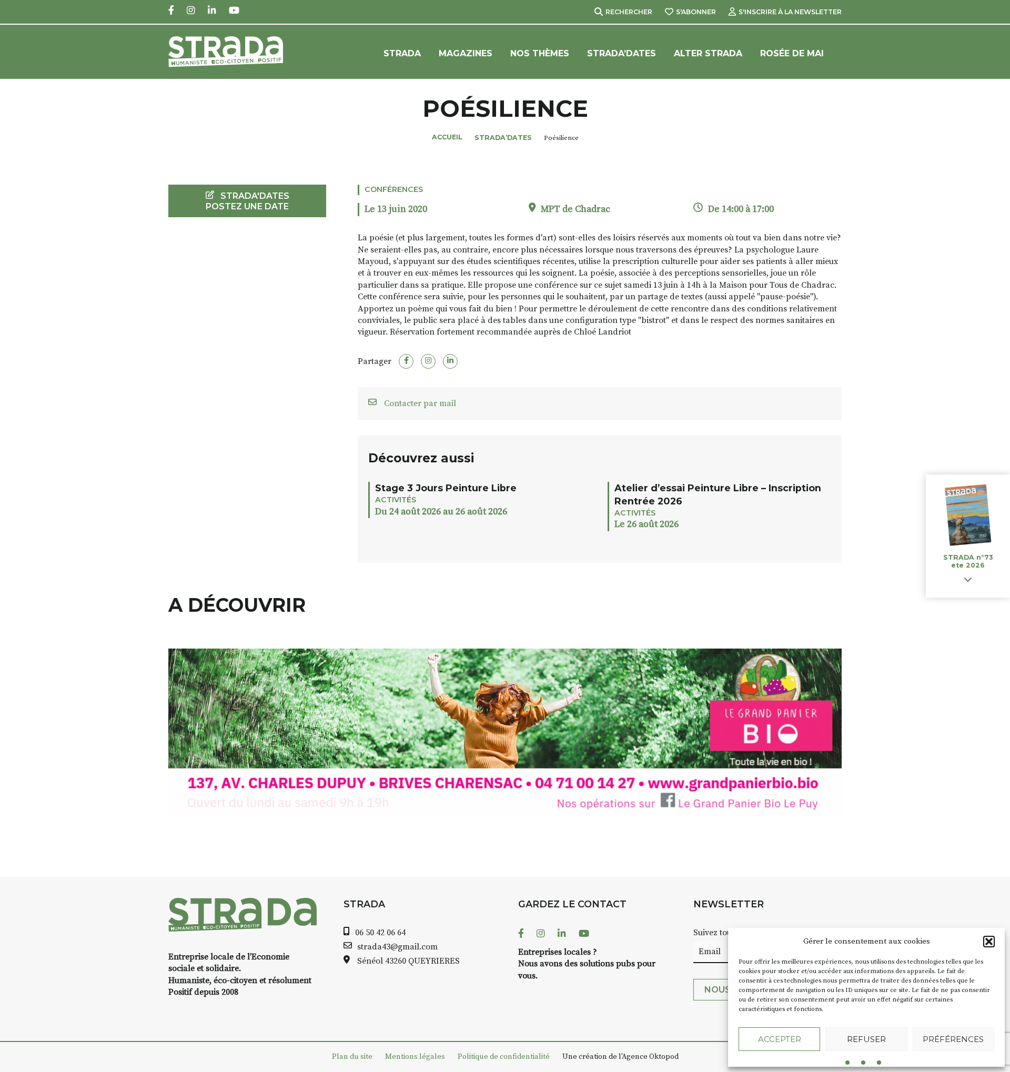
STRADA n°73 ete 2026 (968, 562)
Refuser (866, 1039)
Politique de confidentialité (504, 1056)
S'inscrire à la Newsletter (790, 12)
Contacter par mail (419, 403)
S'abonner (696, 12)
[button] (989, 941)
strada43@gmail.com (397, 947)
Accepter (779, 1039)
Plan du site (352, 1056)
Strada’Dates (621, 53)
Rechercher (628, 12)
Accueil (447, 137)
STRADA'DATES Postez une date (247, 201)
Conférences (394, 189)
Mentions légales (415, 1056)
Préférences (953, 1039)
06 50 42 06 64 (380, 932)
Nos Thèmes (539, 53)
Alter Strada (708, 53)
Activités (395, 499)
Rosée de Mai (792, 53)
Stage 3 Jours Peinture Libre (446, 487)
